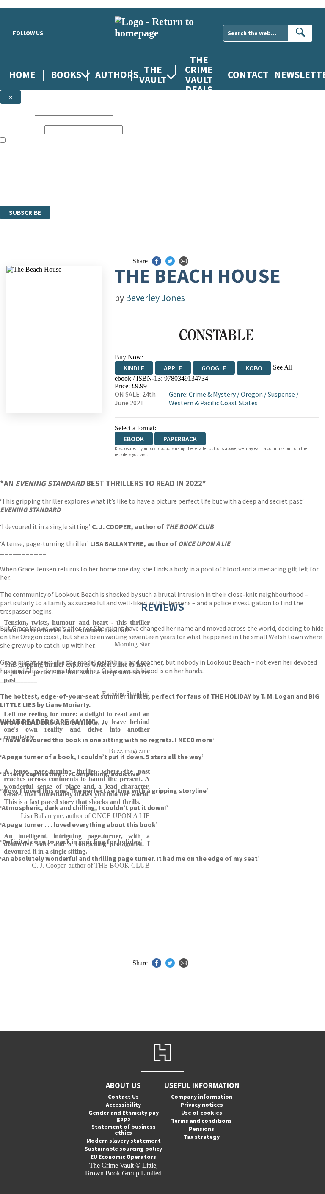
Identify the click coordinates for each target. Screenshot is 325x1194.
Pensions (201, 1129)
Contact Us (123, 1096)
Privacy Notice (167, 186)
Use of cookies (201, 1112)
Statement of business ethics (123, 1129)
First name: (16, 119)
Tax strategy (202, 1137)
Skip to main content (27, 3)
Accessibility (123, 1104)
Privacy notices (201, 1104)
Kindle (134, 368)
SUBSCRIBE (25, 212)
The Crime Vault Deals (199, 74)
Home (22, 74)
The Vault (153, 74)
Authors (116, 74)
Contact (248, 74)
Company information (201, 1096)
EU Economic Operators (123, 1157)
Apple (173, 368)
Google (213, 368)
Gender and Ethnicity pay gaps (123, 1115)
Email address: (21, 129)
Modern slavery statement (123, 1140)
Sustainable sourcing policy (123, 1148)
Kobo (253, 368)
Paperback (180, 438)
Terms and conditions (201, 1120)
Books (66, 74)
